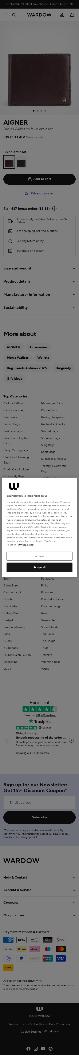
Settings (39, 556)
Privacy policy (25, 544)
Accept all (39, 567)
